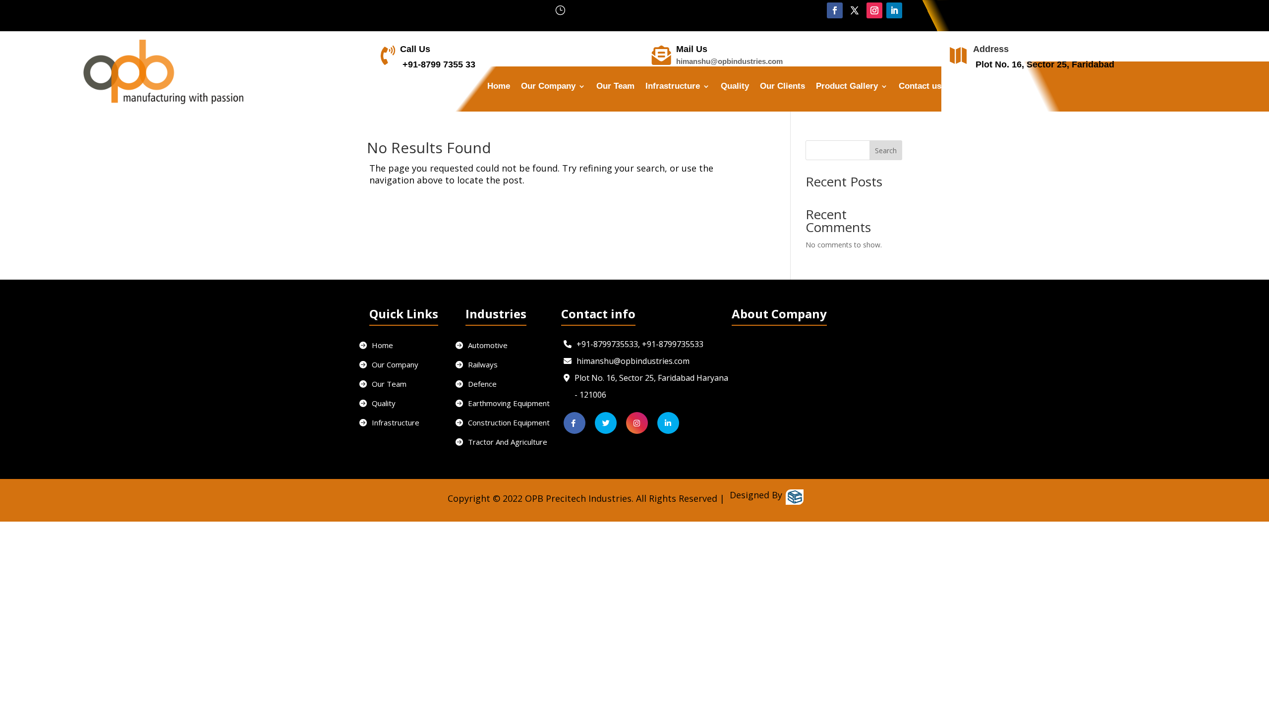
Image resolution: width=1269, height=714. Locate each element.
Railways (483, 364)
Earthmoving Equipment (509, 403)
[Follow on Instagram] (874, 10)
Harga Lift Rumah (530, 516)
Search (886, 150)
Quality (735, 87)
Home (498, 87)
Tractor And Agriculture (507, 442)
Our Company (395, 364)
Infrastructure (672, 87)
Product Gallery (847, 87)
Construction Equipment (509, 422)
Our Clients (782, 87)
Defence (482, 384)
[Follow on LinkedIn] (894, 10)
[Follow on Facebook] (835, 10)
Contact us (920, 87)
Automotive (488, 345)
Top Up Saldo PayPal (400, 516)
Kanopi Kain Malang (468, 516)
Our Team (615, 87)
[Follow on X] (855, 10)
